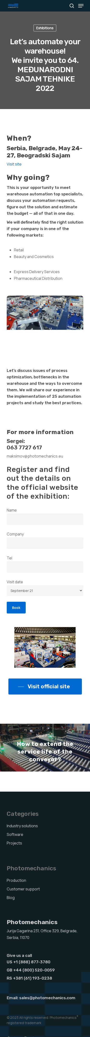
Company (15, 534)
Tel (9, 558)
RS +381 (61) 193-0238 (29, 978)
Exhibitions (45, 28)
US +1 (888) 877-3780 (28, 962)
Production (16, 880)
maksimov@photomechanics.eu (35, 456)
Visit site (14, 164)
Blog (11, 897)
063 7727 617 (24, 447)
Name (12, 510)
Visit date (15, 582)
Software (15, 834)
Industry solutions (22, 825)
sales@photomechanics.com (47, 997)
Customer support (23, 889)
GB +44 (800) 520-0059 (31, 970)
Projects (14, 843)
